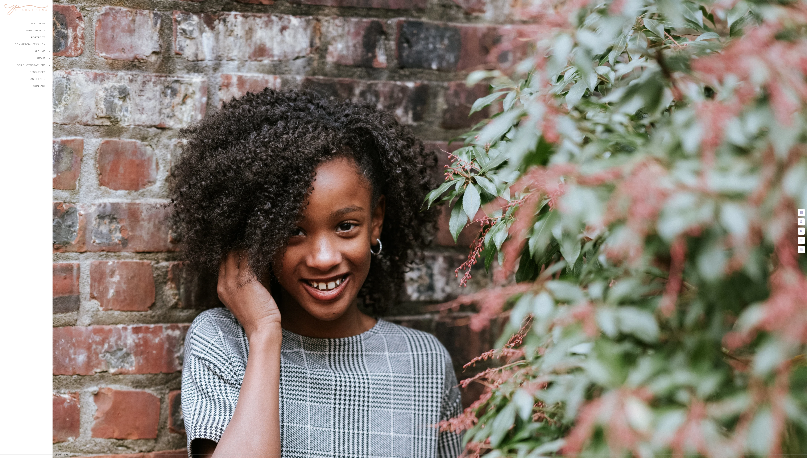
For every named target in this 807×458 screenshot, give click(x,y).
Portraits (38, 37)
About (41, 58)
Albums (40, 51)
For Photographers (31, 65)
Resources (38, 72)
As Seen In (38, 79)
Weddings (38, 23)
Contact (39, 86)
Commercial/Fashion (30, 44)
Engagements (36, 30)
